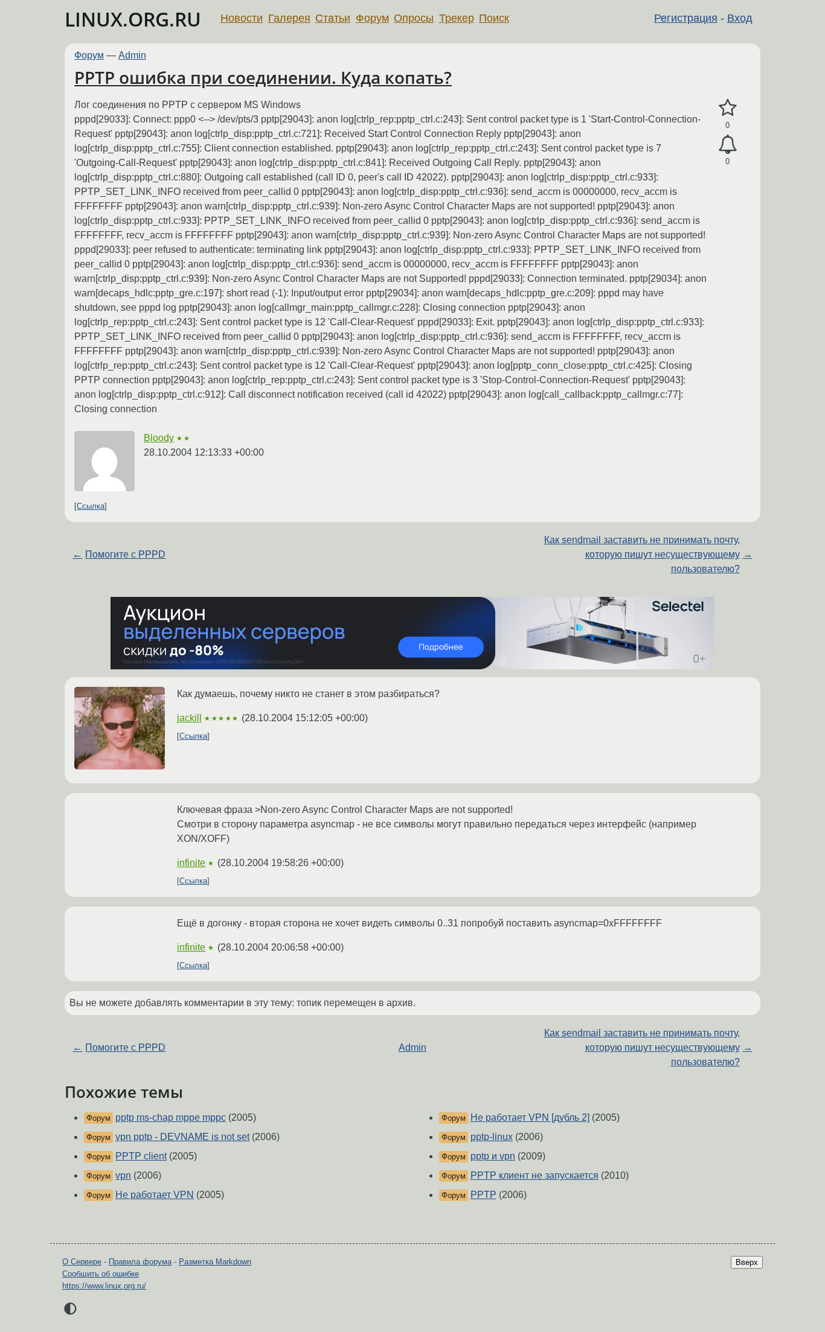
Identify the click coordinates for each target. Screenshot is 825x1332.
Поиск (494, 18)
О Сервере (81, 1261)
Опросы (414, 18)
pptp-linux (491, 1137)
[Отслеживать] (727, 145)
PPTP (483, 1195)
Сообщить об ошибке (100, 1273)
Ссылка (90, 506)
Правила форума (140, 1261)
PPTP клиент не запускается (534, 1175)
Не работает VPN (154, 1195)
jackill (189, 718)
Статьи (332, 18)
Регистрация (685, 18)
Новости (241, 18)
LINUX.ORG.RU (133, 19)
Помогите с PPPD (125, 554)
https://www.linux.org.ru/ (104, 1285)
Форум (372, 18)
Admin (132, 55)
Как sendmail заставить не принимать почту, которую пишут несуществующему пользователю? (642, 554)
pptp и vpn (492, 1156)
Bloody (159, 438)
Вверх (747, 1262)
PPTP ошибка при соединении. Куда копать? (263, 77)
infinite (191, 863)
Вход (740, 18)
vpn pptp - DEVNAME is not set (182, 1137)
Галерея (289, 18)
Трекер (456, 18)
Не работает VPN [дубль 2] (529, 1117)
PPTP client (141, 1156)
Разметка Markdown (215, 1261)
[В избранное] (727, 108)
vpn (123, 1175)
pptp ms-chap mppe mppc (170, 1117)
